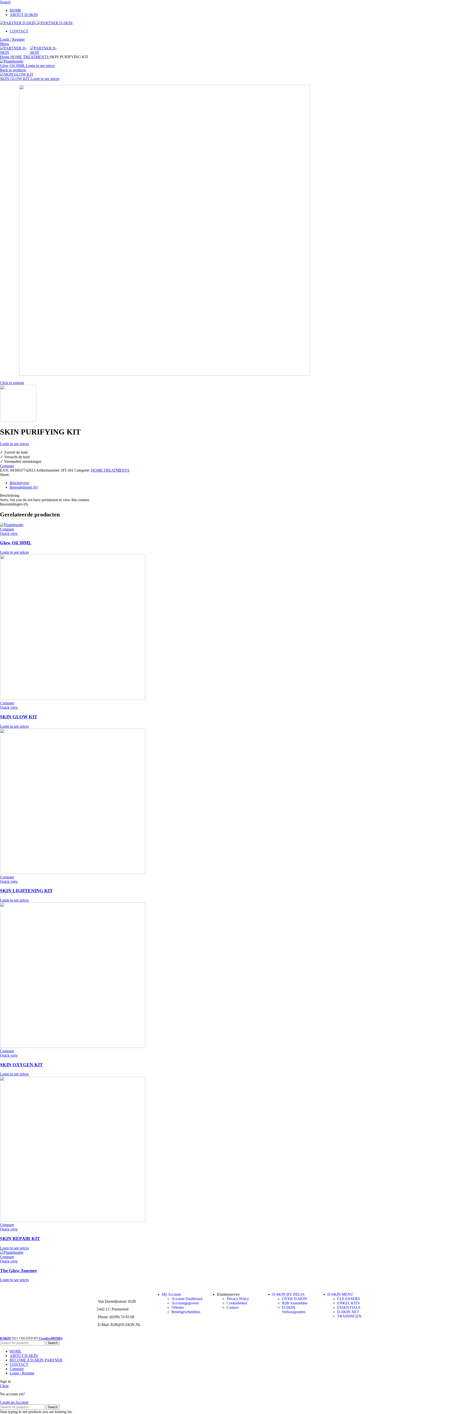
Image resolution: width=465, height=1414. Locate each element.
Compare (17, 1369)
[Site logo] (18, 23)
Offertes (177, 1307)
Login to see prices (40, 66)
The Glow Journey (18, 1270)
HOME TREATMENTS (30, 57)
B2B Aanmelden (295, 1303)
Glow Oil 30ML (13, 66)
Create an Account (14, 1402)
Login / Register (22, 1373)
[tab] (237, 483)
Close (4, 1386)
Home (5, 57)
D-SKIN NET (348, 1312)
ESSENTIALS (348, 1307)
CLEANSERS (348, 1299)
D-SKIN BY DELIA (288, 1294)
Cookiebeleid (237, 1303)
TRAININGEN (349, 1316)
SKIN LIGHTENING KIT (26, 890)
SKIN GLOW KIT (15, 79)
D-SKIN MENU (340, 1294)
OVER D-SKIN (294, 1299)
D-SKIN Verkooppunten (293, 1309)
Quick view (9, 533)
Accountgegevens (185, 1303)
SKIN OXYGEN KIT (21, 1064)
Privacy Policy (238, 1299)
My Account (171, 1294)
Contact (233, 1307)
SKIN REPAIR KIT (20, 1238)
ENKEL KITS (348, 1303)
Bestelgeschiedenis (185, 1312)
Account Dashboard (186, 1299)
